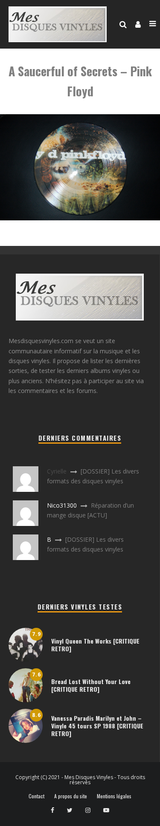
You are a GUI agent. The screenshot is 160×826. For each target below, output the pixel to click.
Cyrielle (57, 471)
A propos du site (70, 796)
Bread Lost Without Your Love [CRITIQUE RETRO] (91, 685)
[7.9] (26, 660)
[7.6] (26, 700)
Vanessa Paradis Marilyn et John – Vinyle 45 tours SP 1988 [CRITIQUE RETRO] (97, 725)
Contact (36, 796)
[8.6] (26, 740)
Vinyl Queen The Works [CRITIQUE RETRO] (95, 644)
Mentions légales (114, 796)
